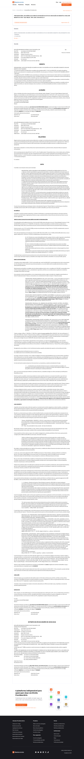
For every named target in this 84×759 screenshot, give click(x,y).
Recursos (33, 4)
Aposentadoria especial (17, 734)
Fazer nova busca (66, 10)
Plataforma (21, 4)
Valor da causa (15, 730)
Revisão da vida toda (16, 725)
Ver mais (16, 38)
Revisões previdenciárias (59, 725)
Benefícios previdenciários (59, 723)
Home (13, 10)
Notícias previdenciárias (38, 742)
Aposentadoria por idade (17, 738)
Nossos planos (65, 4)
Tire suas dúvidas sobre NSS (39, 740)
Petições (27, 4)
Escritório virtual (36, 732)
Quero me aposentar (67, 2)
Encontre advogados (37, 738)
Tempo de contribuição (17, 732)
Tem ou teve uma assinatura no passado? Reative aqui (25, 707)
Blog (57, 2)
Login (60, 2)
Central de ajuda (57, 735)
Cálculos (14, 4)
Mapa (55, 738)
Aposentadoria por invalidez (18, 736)
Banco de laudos (36, 725)
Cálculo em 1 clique (16, 723)
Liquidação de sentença (17, 728)
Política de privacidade (58, 742)
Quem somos (56, 733)
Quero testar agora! (20, 705)
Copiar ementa (64, 22)
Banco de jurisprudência (38, 728)
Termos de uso (57, 740)
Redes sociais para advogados (39, 723)
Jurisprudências (19, 10)
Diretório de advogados (38, 730)
